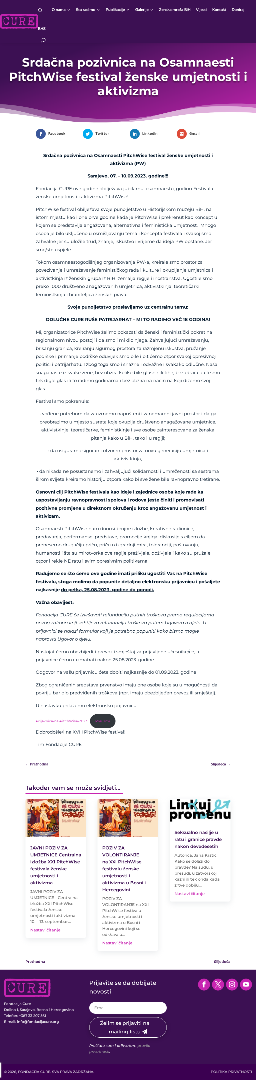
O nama (59, 9)
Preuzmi (102, 721)
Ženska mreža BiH (174, 9)
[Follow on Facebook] (204, 985)
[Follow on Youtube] (246, 985)
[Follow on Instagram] (232, 985)
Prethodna (35, 961)
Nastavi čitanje (45, 930)
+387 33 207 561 (32, 1015)
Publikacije (115, 9)
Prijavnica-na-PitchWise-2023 (61, 721)
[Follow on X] (218, 985)
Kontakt (219, 9)
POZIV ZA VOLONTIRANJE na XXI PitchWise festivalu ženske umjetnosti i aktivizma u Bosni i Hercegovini (124, 869)
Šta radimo (85, 9)
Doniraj (238, 9)
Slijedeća (222, 961)
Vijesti (201, 9)
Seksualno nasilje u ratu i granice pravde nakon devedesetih (198, 839)
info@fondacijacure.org (38, 1021)
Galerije (141, 9)
